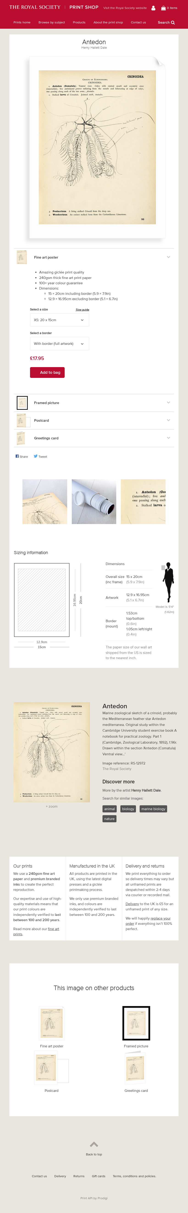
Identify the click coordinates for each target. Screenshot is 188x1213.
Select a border (41, 333)
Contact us (138, 22)
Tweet (43, 456)
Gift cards (98, 1176)
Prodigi (103, 1198)
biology (128, 809)
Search (164, 22)
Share (24, 456)
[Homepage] (53, 8)
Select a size (59, 309)
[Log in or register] (154, 8)
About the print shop (108, 22)
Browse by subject (52, 22)
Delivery (132, 904)
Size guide (82, 309)
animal (109, 809)
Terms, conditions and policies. (134, 1176)
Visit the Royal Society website (125, 8)
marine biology (153, 809)
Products (79, 22)
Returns (79, 1176)
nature (109, 819)
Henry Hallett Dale (94, 47)
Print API (86, 1198)
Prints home (22, 22)
